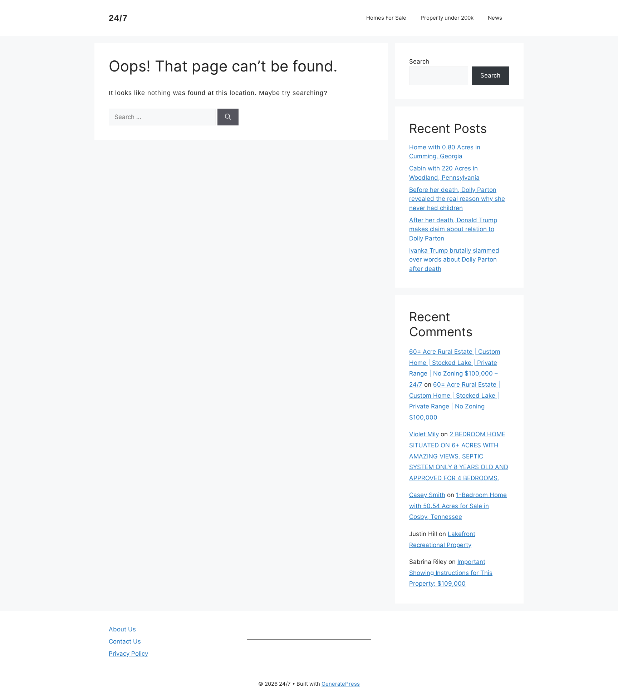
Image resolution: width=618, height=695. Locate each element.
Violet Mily (424, 434)
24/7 (118, 18)
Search (419, 61)
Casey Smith (427, 494)
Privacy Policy (128, 653)
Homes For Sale (386, 17)
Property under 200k (447, 17)
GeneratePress (341, 683)
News (495, 17)
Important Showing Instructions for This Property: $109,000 (450, 572)
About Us (122, 629)
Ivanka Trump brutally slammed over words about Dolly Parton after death (454, 259)
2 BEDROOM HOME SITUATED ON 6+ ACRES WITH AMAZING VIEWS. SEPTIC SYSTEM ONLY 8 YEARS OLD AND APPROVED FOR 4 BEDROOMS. (458, 456)
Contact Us (125, 641)
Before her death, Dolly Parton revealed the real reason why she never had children (457, 199)
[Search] (228, 117)
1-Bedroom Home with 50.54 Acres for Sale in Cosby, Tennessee (458, 505)
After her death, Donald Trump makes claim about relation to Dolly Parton (453, 229)
